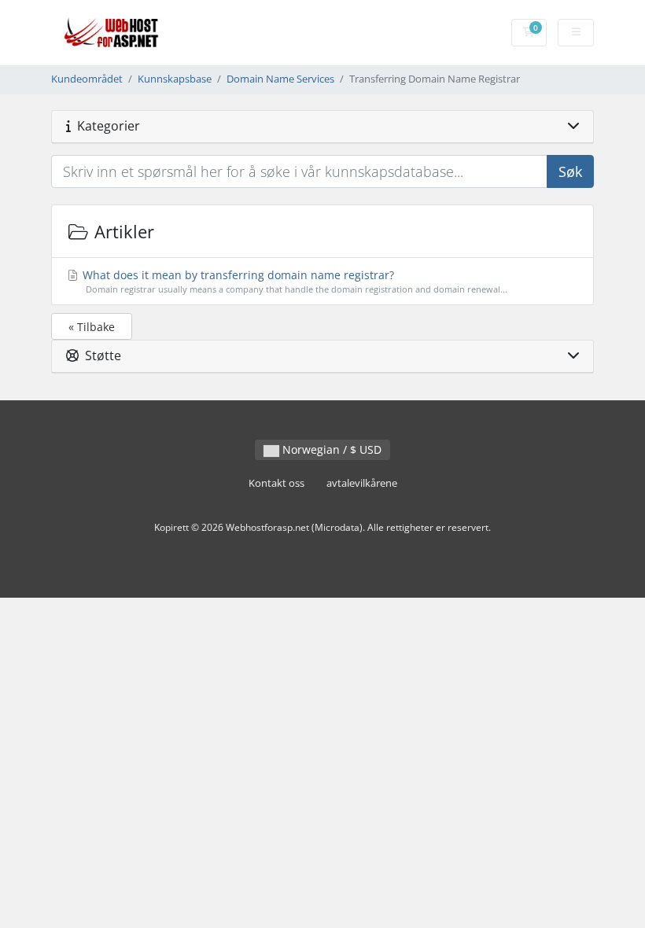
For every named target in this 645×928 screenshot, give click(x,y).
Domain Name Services (280, 79)
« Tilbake (91, 326)
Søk (570, 171)
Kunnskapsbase (175, 79)
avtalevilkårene (361, 483)
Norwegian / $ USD (330, 449)
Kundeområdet (87, 79)
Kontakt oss (276, 483)
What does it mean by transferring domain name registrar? (293, 281)
